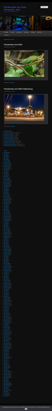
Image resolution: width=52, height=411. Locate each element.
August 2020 (6, 255)
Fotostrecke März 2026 (8, 140)
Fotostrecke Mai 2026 (8, 137)
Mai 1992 (6, 391)
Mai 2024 (6, 190)
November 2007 (7, 377)
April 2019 (6, 277)
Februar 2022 (6, 229)
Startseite (6, 32)
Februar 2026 (6, 161)
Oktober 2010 (6, 366)
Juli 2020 (6, 256)
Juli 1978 (6, 396)
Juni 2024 (6, 189)
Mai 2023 (6, 208)
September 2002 (7, 384)
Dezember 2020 (7, 249)
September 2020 (7, 253)
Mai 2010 (6, 369)
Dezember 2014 (7, 331)
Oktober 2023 (6, 200)
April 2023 (6, 209)
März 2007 (6, 381)
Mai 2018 (6, 293)
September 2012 (7, 347)
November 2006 (7, 383)
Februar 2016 (6, 327)
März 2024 (6, 193)
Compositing (26, 32)
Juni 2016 (6, 324)
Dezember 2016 (7, 317)
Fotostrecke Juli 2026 (8, 134)
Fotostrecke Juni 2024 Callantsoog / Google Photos (15, 122)
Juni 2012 (6, 351)
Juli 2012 (6, 350)
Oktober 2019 (6, 269)
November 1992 (7, 390)
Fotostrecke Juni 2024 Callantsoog (18, 89)
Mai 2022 (6, 225)
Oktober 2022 (6, 218)
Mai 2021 (6, 242)
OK (26, 408)
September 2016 (7, 322)
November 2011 (7, 357)
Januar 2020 (6, 265)
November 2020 (7, 250)
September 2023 (7, 202)
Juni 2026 (6, 155)
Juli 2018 (6, 290)
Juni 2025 (6, 172)
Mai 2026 (6, 156)
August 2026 (6, 152)
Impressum (6, 35)
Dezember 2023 (7, 198)
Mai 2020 (6, 259)
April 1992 (6, 393)
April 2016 (6, 326)
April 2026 (6, 158)
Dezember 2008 (7, 374)
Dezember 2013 (7, 339)
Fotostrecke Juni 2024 (13, 44)
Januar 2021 (6, 247)
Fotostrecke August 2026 (9, 132)
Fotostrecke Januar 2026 (9, 142)
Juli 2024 (6, 188)
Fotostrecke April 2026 (8, 138)
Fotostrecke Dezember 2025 (9, 144)
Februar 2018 (6, 297)
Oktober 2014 (6, 334)
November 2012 (7, 344)
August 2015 (6, 330)
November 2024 (7, 182)
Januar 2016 (6, 329)
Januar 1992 (6, 394)
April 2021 (6, 243)
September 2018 (7, 287)
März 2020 (6, 262)
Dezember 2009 (7, 371)
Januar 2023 (6, 213)
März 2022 (6, 227)
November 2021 (7, 233)
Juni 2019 (6, 275)
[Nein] (50, 408)
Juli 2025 (6, 171)
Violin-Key (12, 32)
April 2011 (6, 363)
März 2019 (6, 279)
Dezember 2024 (7, 180)
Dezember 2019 (7, 266)
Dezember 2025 (7, 163)
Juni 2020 (6, 257)
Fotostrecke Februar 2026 (9, 141)
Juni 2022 (6, 223)
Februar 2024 (6, 195)
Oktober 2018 (6, 286)
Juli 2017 (6, 307)
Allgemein (13, 82)
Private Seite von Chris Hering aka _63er (15, 8)
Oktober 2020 (6, 252)
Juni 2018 (6, 292)
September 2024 (7, 185)
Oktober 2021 (6, 235)
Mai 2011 (6, 361)
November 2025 (7, 165)
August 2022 (6, 220)
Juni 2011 (6, 360)
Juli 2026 (6, 153)
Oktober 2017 (6, 303)
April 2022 (6, 226)
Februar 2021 (6, 246)
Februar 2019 (6, 280)
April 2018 (6, 294)
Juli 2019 (6, 273)
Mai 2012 (6, 353)
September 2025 (7, 168)
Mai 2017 (6, 310)
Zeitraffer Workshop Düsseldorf (10, 145)
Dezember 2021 (7, 232)
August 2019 (6, 272)
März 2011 (6, 364)
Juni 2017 (6, 309)
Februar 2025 (6, 178)
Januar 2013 (6, 341)
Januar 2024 (6, 196)
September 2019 (7, 270)
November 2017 (7, 302)
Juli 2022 (6, 222)
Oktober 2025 (6, 166)
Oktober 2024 (6, 183)
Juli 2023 (6, 205)
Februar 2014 (6, 337)
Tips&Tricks (39, 32)
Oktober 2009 (6, 373)
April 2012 (6, 354)
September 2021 (7, 236)
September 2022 (7, 219)
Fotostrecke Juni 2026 (8, 135)
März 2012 (6, 356)
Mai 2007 (6, 379)
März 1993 (6, 388)
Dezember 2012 (7, 343)
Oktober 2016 (6, 320)
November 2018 (7, 284)
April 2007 (6, 380)
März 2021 (6, 245)
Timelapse (33, 32)
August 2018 (6, 289)
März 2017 (6, 313)
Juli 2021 (6, 239)
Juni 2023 (6, 206)
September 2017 (7, 304)
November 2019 (7, 267)
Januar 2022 (6, 230)
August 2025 (6, 169)
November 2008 (7, 376)
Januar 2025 (6, 179)
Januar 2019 (6, 282)
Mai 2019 (6, 276)
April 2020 (6, 260)
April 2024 (6, 192)
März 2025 (6, 176)
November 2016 (7, 319)
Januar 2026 (6, 162)
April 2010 (6, 370)
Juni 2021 (6, 240)
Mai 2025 (6, 173)
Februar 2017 (6, 314)
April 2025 (6, 175)
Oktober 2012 (6, 346)
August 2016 (6, 323)
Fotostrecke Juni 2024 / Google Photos (13, 78)
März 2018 (6, 296)
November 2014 (7, 333)
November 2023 (7, 199)
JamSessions (19, 32)
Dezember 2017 (7, 300)
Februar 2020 (6, 263)
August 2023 (6, 203)
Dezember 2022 (7, 215)
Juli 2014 (6, 336)
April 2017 (6, 312)
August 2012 (6, 349)
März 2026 (6, 159)
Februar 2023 (6, 212)
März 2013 (6, 340)
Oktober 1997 (6, 386)
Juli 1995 (6, 387)
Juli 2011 (6, 359)
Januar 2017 (6, 316)
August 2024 (6, 186)
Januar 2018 (6, 299)
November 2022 (7, 216)
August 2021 (6, 237)
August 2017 (6, 306)
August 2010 (6, 367)
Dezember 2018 (7, 283)
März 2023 (6, 210)
